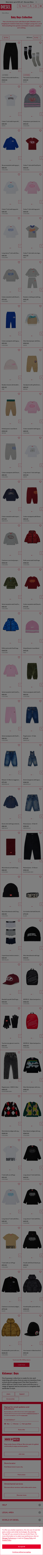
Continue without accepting (21, 1552)
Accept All (21, 1546)
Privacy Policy (28, 1538)
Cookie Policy (6, 1540)
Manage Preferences (9, 1538)
